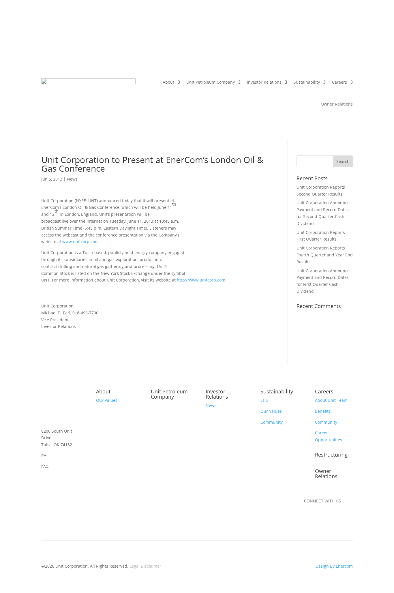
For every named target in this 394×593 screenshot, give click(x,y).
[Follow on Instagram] (331, 517)
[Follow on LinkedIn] (308, 517)
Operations (161, 416)
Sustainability (307, 82)
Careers (339, 82)
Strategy (104, 411)
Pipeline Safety (165, 438)
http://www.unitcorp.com (201, 280)
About (168, 82)
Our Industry (108, 433)
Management (109, 422)
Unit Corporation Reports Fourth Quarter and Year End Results (325, 254)
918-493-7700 (62, 455)
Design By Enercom (334, 566)
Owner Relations (337, 104)
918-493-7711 (63, 466)
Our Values (106, 400)
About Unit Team (331, 400)
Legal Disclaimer (145, 566)
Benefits (323, 411)
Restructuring (331, 454)
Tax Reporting (219, 467)
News (72, 179)
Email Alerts (217, 478)
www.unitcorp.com (80, 241)
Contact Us (106, 443)
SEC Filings (216, 445)
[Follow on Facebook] (320, 517)
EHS (264, 400)
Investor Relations (264, 82)
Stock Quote (217, 456)
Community (271, 422)
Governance (217, 434)
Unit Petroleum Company (210, 82)
